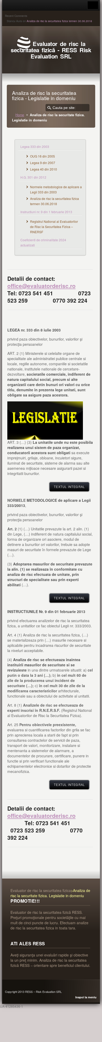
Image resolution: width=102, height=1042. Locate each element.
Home (19, 115)
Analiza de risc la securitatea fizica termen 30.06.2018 (59, 21)
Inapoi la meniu (86, 997)
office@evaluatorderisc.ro (41, 286)
